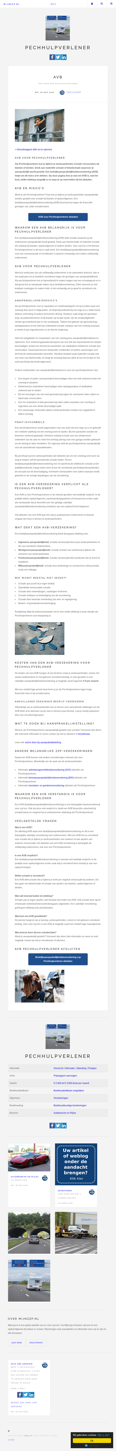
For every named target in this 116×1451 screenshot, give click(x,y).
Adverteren (65, 1191)
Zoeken (101, 4)
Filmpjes (92, 1068)
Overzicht (58, 1068)
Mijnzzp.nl (12, 4)
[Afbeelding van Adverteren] (76, 1165)
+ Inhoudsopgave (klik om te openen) (33, 149)
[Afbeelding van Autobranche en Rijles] (29, 1158)
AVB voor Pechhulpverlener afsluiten (58, 217)
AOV (53, 4)
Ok (92, 1440)
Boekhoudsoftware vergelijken (69, 1090)
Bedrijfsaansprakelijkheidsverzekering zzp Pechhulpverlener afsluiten (58, 959)
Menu (111, 4)
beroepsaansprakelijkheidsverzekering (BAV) (51, 777)
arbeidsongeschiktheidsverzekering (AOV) (50, 770)
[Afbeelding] (29, 1233)
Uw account (91, 4)
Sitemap (11, 1440)
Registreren (36, 1343)
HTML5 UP (28, 1435)
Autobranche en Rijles (65, 1113)
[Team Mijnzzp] (44, 1178)
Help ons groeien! (22, 1364)
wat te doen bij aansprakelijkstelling (43, 742)
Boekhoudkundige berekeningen (70, 1105)
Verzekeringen (61, 1098)
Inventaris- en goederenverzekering (46, 785)
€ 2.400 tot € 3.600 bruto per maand (71, 1083)
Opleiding (81, 1068)
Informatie (70, 1068)
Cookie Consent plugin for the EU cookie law (92, 1445)
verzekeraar (84, 734)
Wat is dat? (103, 1435)
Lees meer (16, 1343)
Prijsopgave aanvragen (65, 1075)
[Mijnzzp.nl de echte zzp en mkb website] (58, 28)
